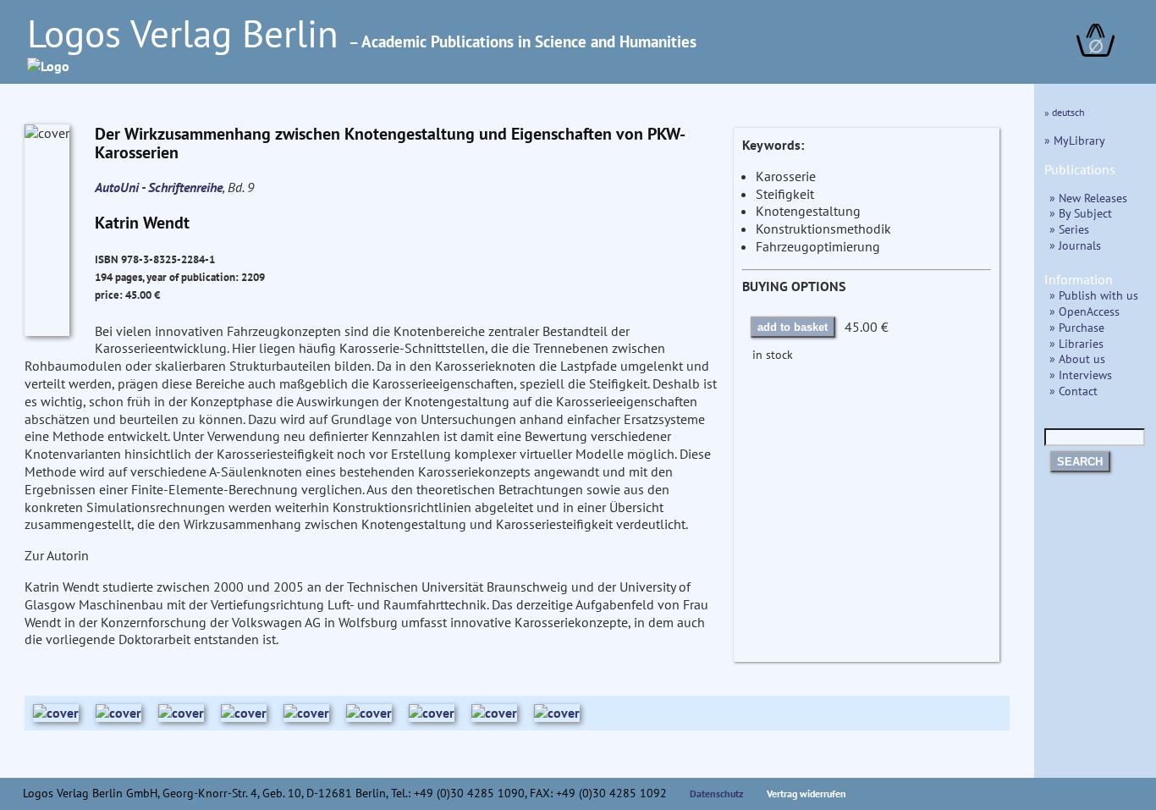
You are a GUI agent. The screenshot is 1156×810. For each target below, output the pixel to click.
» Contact (1073, 391)
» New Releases (1088, 198)
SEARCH (1080, 461)
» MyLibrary (1074, 140)
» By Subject (1080, 213)
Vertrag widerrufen (806, 793)
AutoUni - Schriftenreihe (159, 187)
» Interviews (1080, 374)
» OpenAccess (1084, 311)
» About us (1077, 358)
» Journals (1075, 245)
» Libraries (1076, 343)
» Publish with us (1093, 295)
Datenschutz (717, 793)
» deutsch (1064, 112)
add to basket (792, 327)
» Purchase (1076, 327)
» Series (1069, 229)
